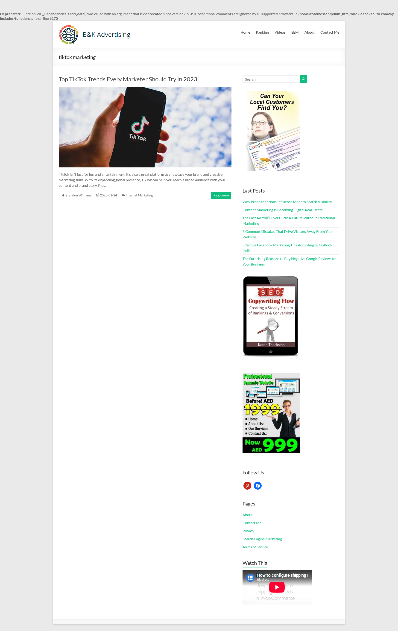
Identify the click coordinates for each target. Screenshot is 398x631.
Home (245, 32)
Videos (280, 32)
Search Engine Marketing (262, 539)
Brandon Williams (78, 195)
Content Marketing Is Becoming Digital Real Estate (283, 209)
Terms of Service (255, 547)
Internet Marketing (139, 195)
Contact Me (329, 32)
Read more (221, 195)
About (309, 32)
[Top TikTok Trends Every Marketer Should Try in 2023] (145, 89)
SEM (295, 32)
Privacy (248, 531)
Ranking (262, 32)
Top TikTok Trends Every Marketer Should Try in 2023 (128, 79)
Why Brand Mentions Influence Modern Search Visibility (287, 201)
